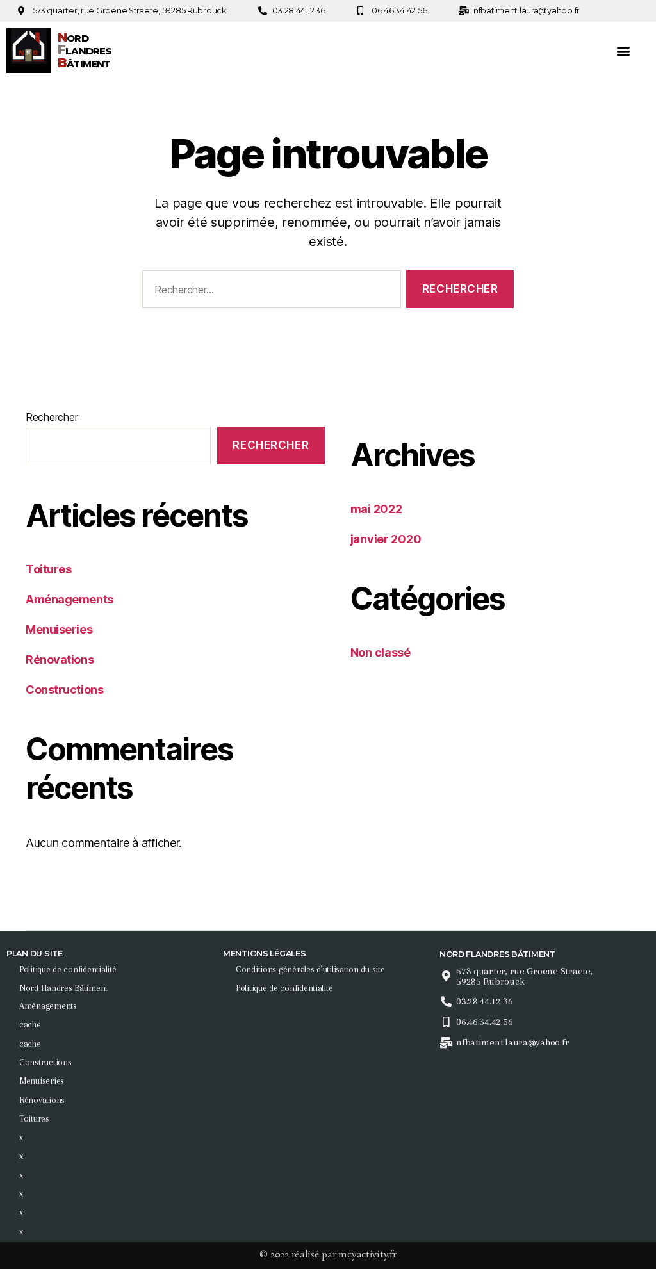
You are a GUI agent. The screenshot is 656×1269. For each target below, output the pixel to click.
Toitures (48, 569)
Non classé (380, 652)
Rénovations (60, 659)
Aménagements (69, 599)
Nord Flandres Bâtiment (63, 988)
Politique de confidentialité (67, 969)
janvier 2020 (386, 539)
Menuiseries (59, 629)
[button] (623, 50)
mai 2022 (376, 509)
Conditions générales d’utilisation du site (310, 969)
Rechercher (52, 417)
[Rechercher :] (269, 291)
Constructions (64, 689)
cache (30, 1024)
